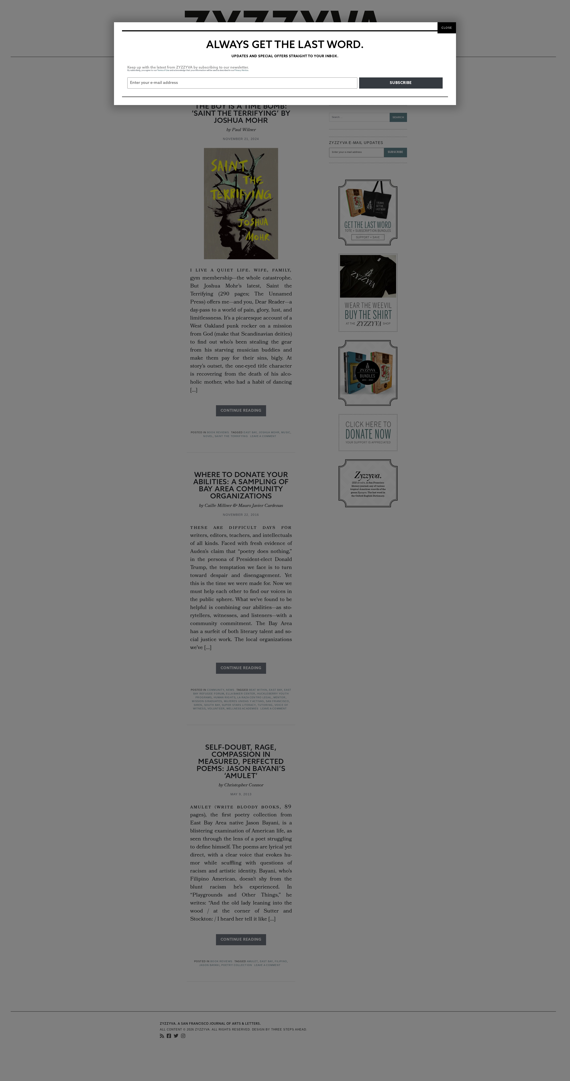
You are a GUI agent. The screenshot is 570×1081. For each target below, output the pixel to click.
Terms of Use (163, 70)
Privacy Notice (241, 70)
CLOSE (447, 27)
